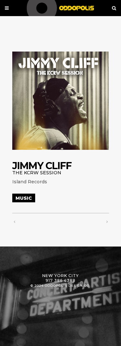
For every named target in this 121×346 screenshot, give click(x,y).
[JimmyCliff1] (60, 101)
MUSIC (23, 198)
